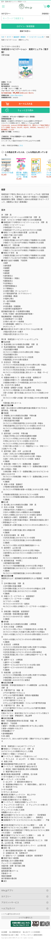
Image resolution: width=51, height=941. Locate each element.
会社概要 (4, 932)
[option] (7, 167)
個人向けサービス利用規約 (31, 932)
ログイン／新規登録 (25, 26)
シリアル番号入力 (25, 917)
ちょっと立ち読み (25, 110)
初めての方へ (25, 31)
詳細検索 (45, 13)
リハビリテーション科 (36, 37)
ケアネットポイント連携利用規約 (31, 935)
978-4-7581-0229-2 (16, 95)
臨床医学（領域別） (20, 37)
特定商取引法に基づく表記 (10, 935)
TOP (2, 37)
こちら (21, 145)
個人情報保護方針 (15, 932)
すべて (9, 37)
